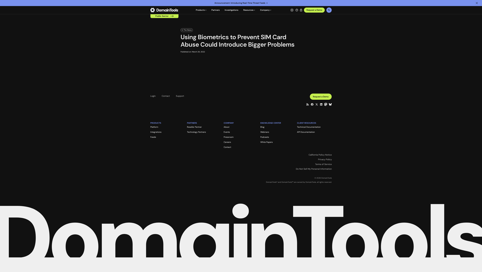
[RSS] (307, 104)
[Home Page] (164, 10)
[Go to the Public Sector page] (164, 16)
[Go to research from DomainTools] (301, 10)
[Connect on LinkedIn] (321, 104)
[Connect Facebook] (312, 104)
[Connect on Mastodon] (325, 104)
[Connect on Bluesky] (330, 104)
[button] (477, 3)
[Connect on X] (316, 104)
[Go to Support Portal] (296, 10)
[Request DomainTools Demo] (314, 10)
